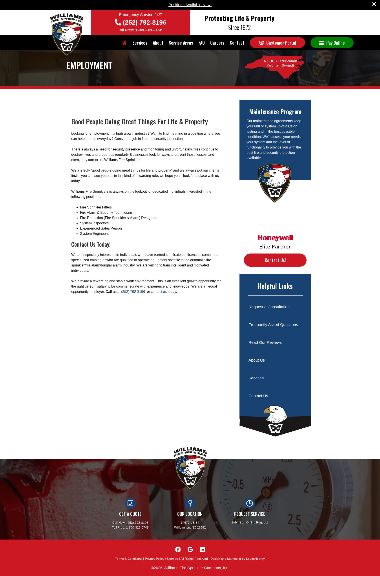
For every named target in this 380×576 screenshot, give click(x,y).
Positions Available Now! (190, 5)
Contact (237, 42)
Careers (217, 42)
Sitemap (172, 558)
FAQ (202, 42)
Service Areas (181, 42)
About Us (256, 360)
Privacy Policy (154, 558)
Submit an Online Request (249, 522)
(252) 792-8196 (144, 22)
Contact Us (258, 396)
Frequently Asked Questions (273, 324)
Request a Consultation (269, 307)
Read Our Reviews (265, 342)
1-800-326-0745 (137, 527)
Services (139, 42)
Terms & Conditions (128, 558)
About (158, 42)
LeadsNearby (255, 558)
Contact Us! (275, 260)
